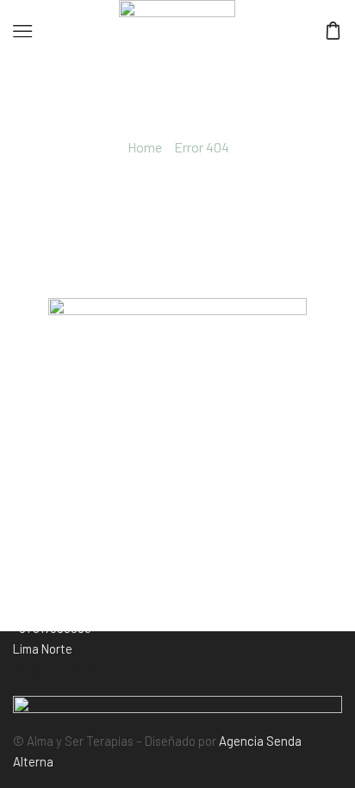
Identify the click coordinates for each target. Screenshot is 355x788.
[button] (42, 648)
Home (145, 147)
